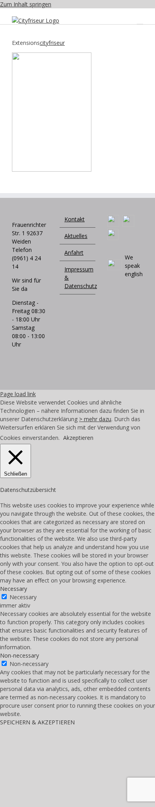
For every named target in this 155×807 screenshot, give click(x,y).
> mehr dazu (95, 419)
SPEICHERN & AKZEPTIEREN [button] (37, 722)
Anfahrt (73, 252)
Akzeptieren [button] (78, 437)
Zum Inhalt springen (25, 4)
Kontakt (74, 219)
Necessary (23, 597)
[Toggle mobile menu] (140, 20)
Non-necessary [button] (19, 655)
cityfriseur (52, 42)
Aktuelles (75, 236)
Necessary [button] (13, 588)
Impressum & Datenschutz (77, 277)
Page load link (18, 394)
